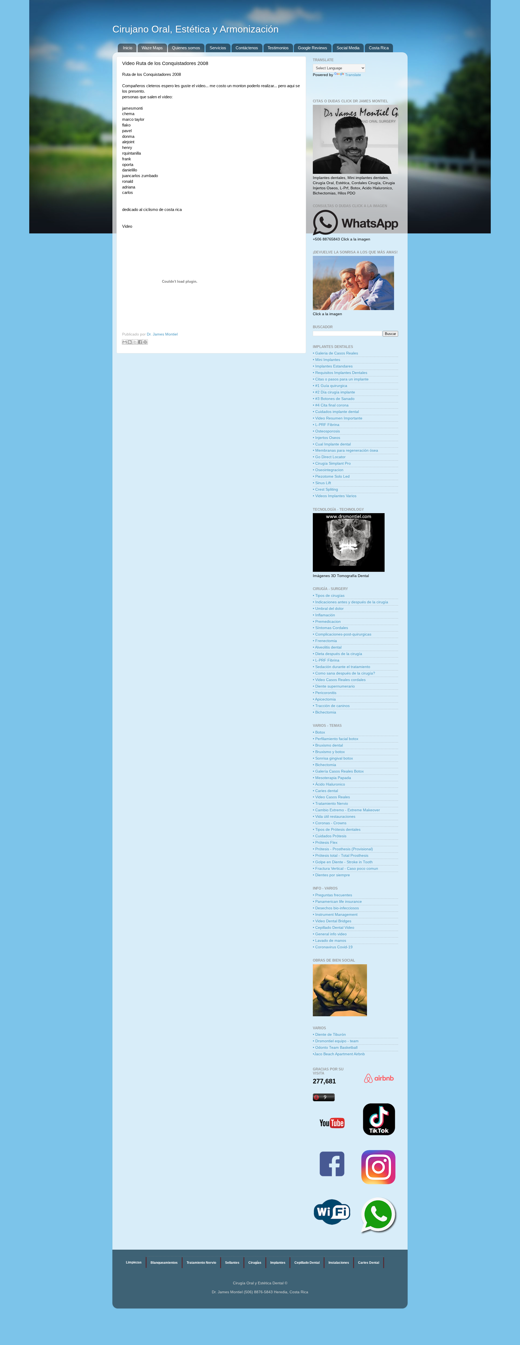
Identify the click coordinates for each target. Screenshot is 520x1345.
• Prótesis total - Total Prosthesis (340, 856)
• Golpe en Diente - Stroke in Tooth (343, 862)
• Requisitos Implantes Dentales (340, 373)
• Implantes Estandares (333, 366)
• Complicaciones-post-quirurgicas (342, 634)
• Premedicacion (327, 622)
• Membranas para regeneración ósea (345, 450)
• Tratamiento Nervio (330, 804)
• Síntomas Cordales (330, 628)
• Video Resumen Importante (337, 418)
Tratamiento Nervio (201, 1263)
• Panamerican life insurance (337, 902)
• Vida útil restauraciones (334, 817)
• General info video (330, 934)
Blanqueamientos (164, 1263)
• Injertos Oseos (326, 438)
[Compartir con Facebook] (140, 342)
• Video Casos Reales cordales (339, 680)
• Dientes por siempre (331, 875)
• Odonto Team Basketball (335, 1048)
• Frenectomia (325, 641)
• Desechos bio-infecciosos (336, 908)
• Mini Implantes (326, 360)
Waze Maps (152, 47)
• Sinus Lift (322, 483)
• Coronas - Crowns (329, 823)
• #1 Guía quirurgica (330, 386)
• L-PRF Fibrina (326, 425)
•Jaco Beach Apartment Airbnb (339, 1054)
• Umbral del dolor (328, 609)
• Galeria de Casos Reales (335, 353)
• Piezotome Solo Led (331, 476)
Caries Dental (368, 1263)
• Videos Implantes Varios (334, 496)
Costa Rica (379, 47)
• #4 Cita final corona (331, 405)
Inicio (127, 47)
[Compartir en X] (135, 342)
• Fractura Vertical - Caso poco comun (345, 869)
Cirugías (254, 1263)
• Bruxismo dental (328, 745)
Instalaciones (339, 1263)
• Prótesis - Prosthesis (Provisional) (343, 849)
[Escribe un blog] (129, 342)
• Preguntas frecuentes (332, 895)
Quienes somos (186, 47)
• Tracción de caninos (331, 706)
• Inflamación (324, 615)
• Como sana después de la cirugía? (344, 673)
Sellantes (232, 1263)
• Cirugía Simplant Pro (332, 463)
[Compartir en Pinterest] (145, 342)
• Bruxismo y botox (329, 752)
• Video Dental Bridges (332, 921)
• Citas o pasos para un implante (341, 379)
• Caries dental (325, 791)
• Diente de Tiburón (329, 1035)
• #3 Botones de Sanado (334, 399)
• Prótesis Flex (325, 843)
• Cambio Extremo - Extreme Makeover (346, 810)
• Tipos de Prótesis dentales (336, 830)
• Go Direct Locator (329, 457)
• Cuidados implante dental (336, 412)
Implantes (277, 1263)
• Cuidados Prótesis (329, 836)
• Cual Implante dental (332, 444)
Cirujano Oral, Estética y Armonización (195, 29)
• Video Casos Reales (331, 797)
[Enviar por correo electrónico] (124, 342)
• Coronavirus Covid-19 (333, 947)
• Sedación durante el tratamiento (341, 667)
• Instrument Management (335, 915)
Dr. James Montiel (162, 334)
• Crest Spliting (325, 489)
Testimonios (278, 47)
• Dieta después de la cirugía (337, 654)
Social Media (348, 47)
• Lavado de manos (329, 941)
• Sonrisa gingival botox (333, 758)
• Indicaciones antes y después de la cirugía (350, 602)
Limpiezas (134, 1262)
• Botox (319, 732)
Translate (353, 75)
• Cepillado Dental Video (333, 928)
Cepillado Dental (307, 1263)
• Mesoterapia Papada (332, 778)
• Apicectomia (324, 699)
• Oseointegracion (328, 470)
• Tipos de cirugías (328, 596)
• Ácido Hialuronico (329, 784)
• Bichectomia (324, 712)
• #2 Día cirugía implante (334, 392)
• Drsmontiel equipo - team (336, 1041)
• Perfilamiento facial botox (335, 739)
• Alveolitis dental (327, 647)
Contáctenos (247, 47)
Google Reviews (312, 47)
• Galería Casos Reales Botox (338, 771)
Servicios (218, 47)
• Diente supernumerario (334, 686)
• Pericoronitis (324, 693)
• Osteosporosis (326, 431)
